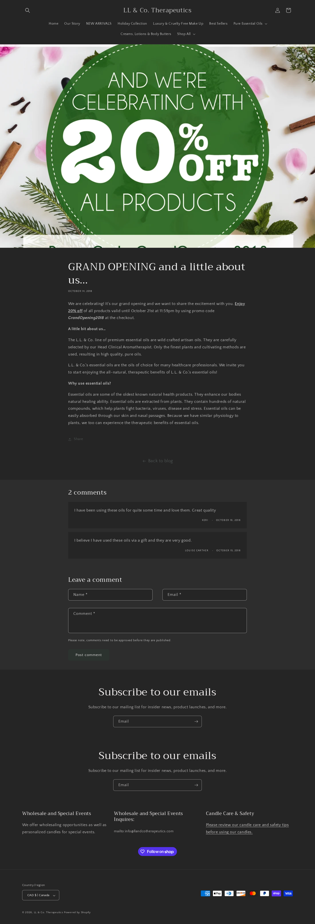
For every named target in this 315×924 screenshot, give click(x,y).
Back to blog (160, 461)
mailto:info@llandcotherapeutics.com (143, 831)
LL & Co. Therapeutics (48, 912)
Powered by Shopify (77, 912)
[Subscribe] (196, 721)
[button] (27, 10)
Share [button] (78, 439)
